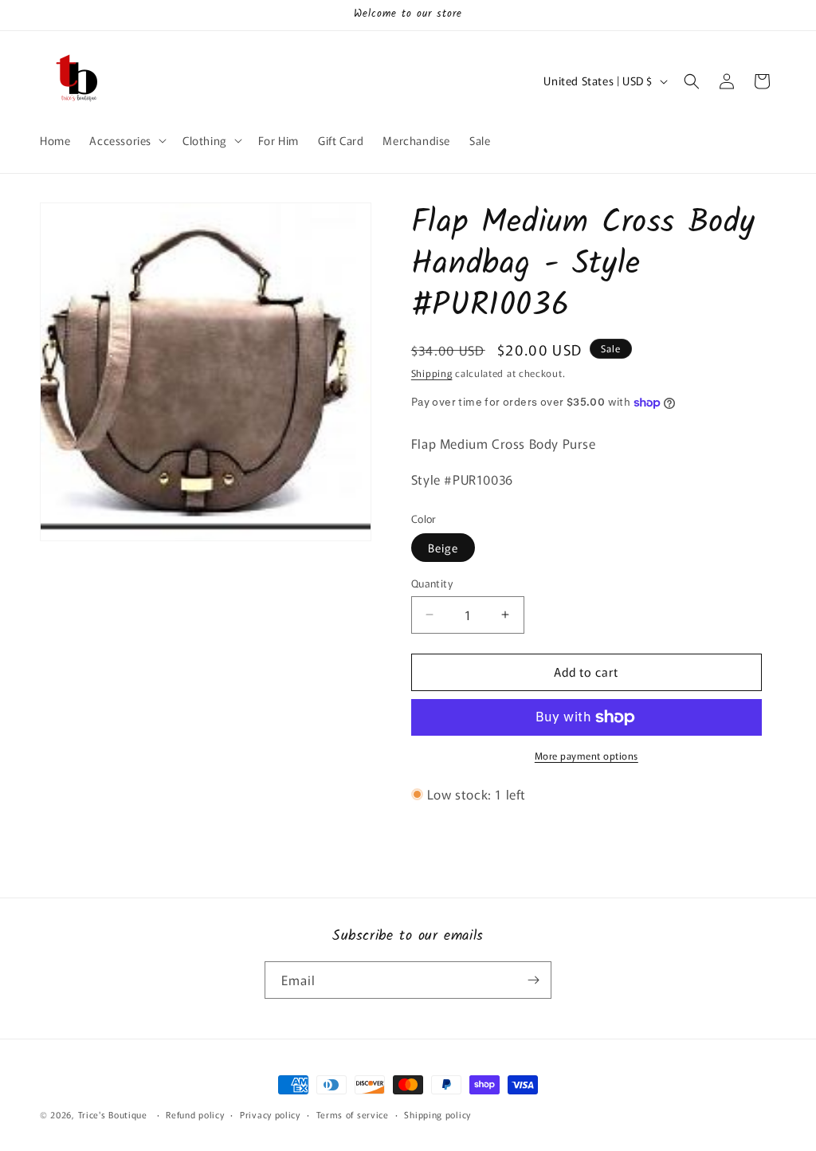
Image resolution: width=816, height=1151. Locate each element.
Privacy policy (270, 1114)
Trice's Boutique (112, 1114)
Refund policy (195, 1114)
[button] (126, 140)
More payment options (586, 755)
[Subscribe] (533, 980)
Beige (443, 548)
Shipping (432, 372)
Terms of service (352, 1114)
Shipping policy (437, 1114)
